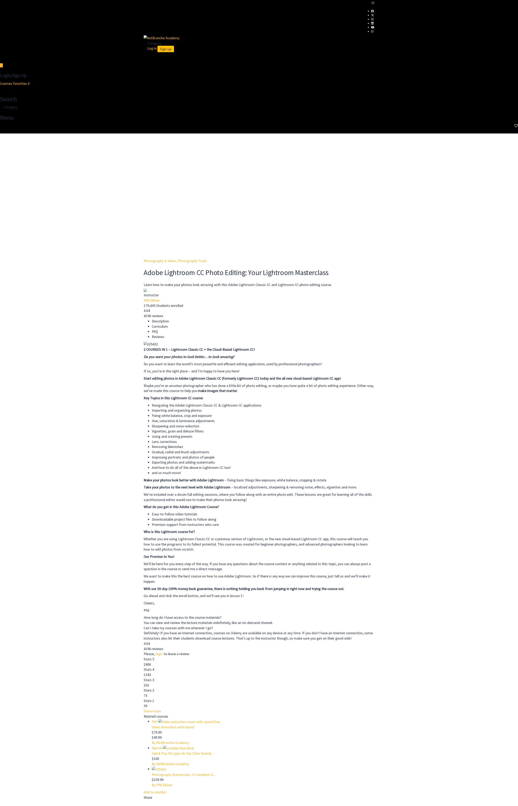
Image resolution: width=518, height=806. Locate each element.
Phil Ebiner (152, 300)
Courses (6, 83)
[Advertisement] (259, 164)
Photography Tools (192, 260)
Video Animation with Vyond (173, 727)
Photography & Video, (161, 260)
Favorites (21, 83)
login (159, 653)
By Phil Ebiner (162, 785)
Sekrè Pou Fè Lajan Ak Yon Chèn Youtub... (182, 753)
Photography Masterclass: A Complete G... (183, 774)
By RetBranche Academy (170, 742)
